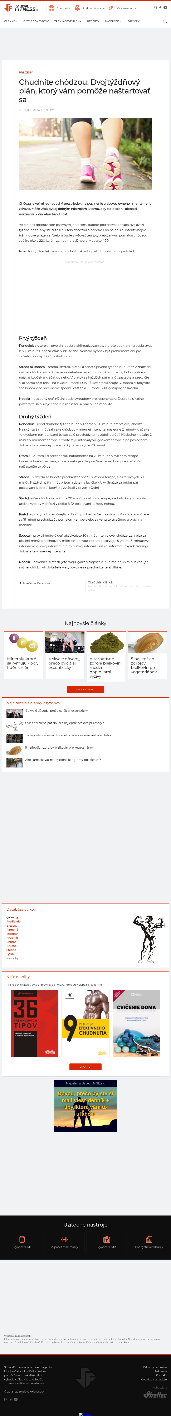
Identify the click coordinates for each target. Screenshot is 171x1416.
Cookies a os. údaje (154, 1379)
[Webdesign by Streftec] (152, 1397)
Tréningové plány (67, 21)
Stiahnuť (86, 1066)
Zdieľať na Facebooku (37, 583)
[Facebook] (159, 8)
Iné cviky (12, 958)
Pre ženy (26, 72)
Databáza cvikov (36, 21)
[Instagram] (154, 8)
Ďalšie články (85, 689)
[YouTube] (164, 8)
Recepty (93, 21)
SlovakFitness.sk (21, 8)
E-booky (133, 21)
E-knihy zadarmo (155, 1367)
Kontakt (161, 1375)
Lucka (36, 110)
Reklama (161, 1371)
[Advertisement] (85, 294)
